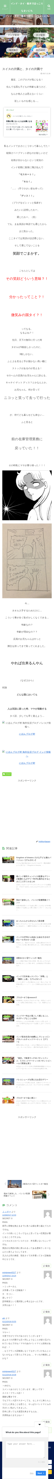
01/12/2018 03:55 (9, 1321)
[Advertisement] (27, 810)
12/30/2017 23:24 (9, 1276)
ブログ (8, 774)
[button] (48, 790)
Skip (32, 1473)
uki (3, 1318)
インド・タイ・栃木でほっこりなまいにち (27, 7)
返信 (48, 1266)
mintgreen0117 (9, 1272)
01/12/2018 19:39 (9, 1375)
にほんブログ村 (27, 734)
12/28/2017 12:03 (9, 1215)
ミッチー (6, 1212)
